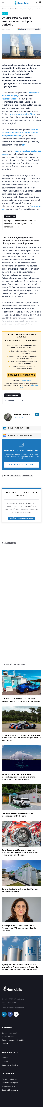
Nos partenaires (8, 1037)
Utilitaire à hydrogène (10, 1083)
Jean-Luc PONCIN (22, 414)
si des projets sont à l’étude (22, 114)
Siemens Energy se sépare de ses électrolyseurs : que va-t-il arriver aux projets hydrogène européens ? (18, 776)
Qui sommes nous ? (9, 1033)
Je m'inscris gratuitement (21, 465)
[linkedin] (4, 1014)
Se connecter (26, 380)
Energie (22, 9)
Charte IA (6, 1005)
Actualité (13, 9)
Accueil (4, 9)
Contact (5, 1044)
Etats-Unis (27, 476)
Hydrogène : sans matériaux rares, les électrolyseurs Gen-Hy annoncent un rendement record (20, 224)
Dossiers (5, 1062)
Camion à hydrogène (10, 1090)
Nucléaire (15, 476)
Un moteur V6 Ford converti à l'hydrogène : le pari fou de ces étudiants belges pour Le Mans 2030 (21, 737)
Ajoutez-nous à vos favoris (30, 29)
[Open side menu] (3, 3)
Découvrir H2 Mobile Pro (21, 375)
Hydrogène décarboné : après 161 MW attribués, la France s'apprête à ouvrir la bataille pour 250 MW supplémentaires (20, 967)
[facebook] (10, 1014)
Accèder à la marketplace (21, 518)
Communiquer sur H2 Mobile (13, 1040)
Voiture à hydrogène (9, 1079)
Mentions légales (9, 1002)
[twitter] (16, 1014)
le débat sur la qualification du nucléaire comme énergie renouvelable (20, 132)
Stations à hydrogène (10, 1065)
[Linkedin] (37, 414)
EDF (24, 145)
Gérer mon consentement (13, 1008)
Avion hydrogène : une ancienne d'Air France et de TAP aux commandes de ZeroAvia (19, 928)
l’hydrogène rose (10, 99)
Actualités (5, 1058)
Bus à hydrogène (8, 1086)
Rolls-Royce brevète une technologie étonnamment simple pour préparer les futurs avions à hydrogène (20, 852)
